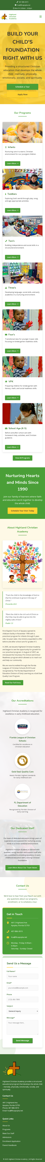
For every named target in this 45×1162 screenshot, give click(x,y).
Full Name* (11, 971)
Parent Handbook (10, 1145)
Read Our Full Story (13, 682)
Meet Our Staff (8, 1133)
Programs (6, 1129)
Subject (10, 1006)
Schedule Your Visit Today (22, 510)
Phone (9, 994)
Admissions (7, 1137)
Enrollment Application (11, 1141)
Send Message (22, 1041)
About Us (6, 1125)
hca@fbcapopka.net (23, 5)
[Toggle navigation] (40, 16)
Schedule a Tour (22, 86)
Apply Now (22, 94)
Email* (9, 983)
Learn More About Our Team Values (22, 867)
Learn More (11, 163)
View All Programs (22, 458)
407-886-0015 (23, 2)
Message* (11, 1018)
